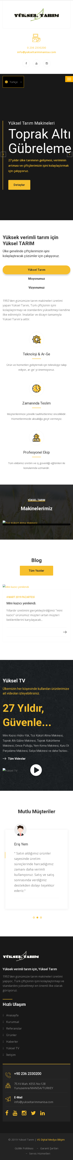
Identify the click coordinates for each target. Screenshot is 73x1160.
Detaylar (19, 185)
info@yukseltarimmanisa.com (36, 52)
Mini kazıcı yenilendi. (21, 603)
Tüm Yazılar (36, 570)
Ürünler (11, 1035)
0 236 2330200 (36, 47)
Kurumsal (12, 1022)
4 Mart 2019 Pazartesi (20, 597)
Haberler (12, 1042)
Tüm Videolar (17, 758)
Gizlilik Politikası (24, 1148)
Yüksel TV (12, 1048)
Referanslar (14, 1028)
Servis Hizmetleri (39, 1153)
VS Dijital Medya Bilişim (51, 1139)
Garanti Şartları (49, 1148)
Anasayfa (12, 1015)
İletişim (11, 1055)
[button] (3, 154)
